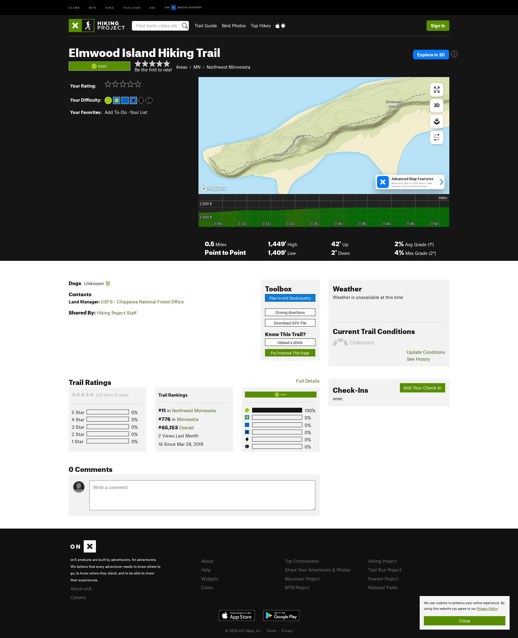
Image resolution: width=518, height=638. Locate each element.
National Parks (382, 587)
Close (464, 620)
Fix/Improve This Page (290, 352)
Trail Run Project (384, 569)
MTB (93, 7)
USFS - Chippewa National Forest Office (142, 301)
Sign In (438, 25)
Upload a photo (290, 342)
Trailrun (132, 7)
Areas (181, 67)
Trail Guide (206, 25)
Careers (78, 597)
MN (197, 67)
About (207, 561)
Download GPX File (290, 322)
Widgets (209, 578)
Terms (271, 630)
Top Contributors (302, 561)
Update (426, 352)
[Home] (100, 25)
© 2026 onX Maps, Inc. (243, 630)
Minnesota (187, 419)
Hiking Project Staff (117, 312)
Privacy (287, 630)
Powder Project (383, 578)
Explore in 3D (431, 54)
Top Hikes (261, 25)
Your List (138, 112)
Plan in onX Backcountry (290, 298)
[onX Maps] (83, 550)
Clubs (207, 587)
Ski (153, 7)
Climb (74, 7)
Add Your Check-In (422, 387)
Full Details (308, 380)
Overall (186, 427)
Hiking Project (382, 561)
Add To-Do (116, 112)
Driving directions (290, 312)
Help (206, 569)
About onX (81, 588)
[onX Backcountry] (183, 7)
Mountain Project (302, 578)
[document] (464, 612)
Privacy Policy (487, 609)
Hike (110, 7)
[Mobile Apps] (280, 25)
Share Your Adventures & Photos (317, 569)
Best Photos (234, 25)
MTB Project (297, 587)
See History (418, 359)
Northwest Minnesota (228, 67)
